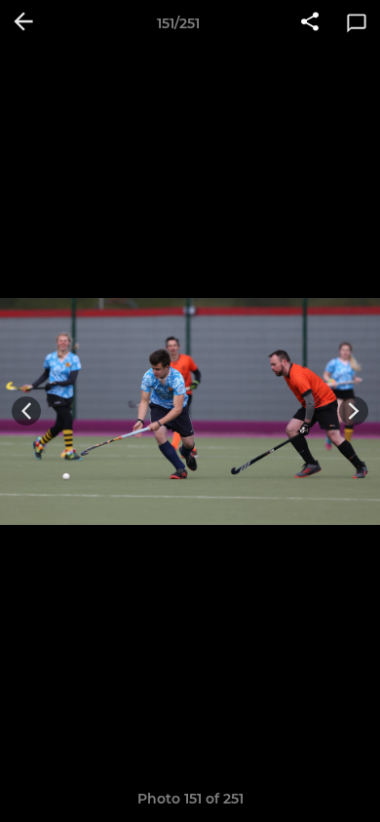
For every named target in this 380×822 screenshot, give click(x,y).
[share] (310, 23)
